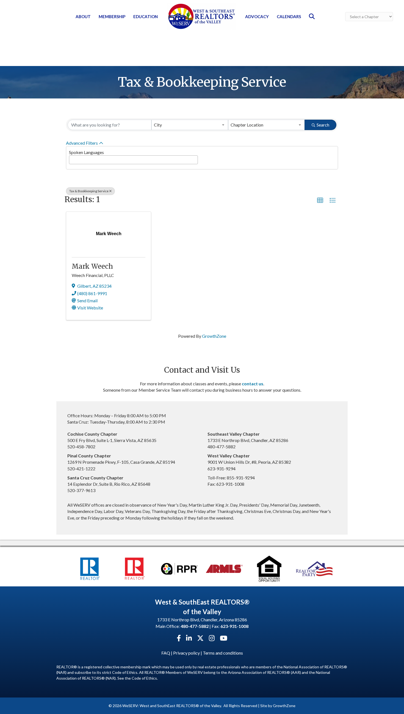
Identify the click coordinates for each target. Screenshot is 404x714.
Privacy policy (186, 652)
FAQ (165, 652)
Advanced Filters (82, 142)
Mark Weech (92, 266)
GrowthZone (214, 336)
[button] (320, 200)
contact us (252, 383)
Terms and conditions (223, 652)
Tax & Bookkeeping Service (89, 191)
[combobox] (189, 125)
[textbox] (72, 158)
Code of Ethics (144, 678)
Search (323, 124)
